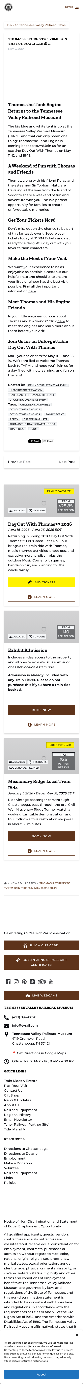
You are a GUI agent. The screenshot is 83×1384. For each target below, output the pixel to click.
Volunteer (12, 1168)
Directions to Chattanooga (26, 1149)
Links (8, 1178)
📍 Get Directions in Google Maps (39, 1053)
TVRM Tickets (45, 238)
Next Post (67, 462)
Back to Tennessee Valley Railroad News (36, 25)
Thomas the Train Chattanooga (32, 424)
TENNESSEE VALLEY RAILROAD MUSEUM (38, 1007)
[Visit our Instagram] (16, 981)
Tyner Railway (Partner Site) (26, 1124)
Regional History (17, 1115)
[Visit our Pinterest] (24, 981)
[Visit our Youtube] (51, 981)
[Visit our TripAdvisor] (42, 981)
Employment (15, 1158)
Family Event (55, 414)
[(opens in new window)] (36, 1192)
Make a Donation (18, 1163)
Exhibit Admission (27, 650)
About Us (11, 1105)
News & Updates (23, 883)
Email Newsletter (18, 1120)
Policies (10, 1183)
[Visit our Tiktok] (32, 981)
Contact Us (13, 1090)
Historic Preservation (26, 390)
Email (50, 441)
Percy (14, 419)
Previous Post (19, 462)
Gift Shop (11, 1095)
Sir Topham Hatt (35, 419)
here (32, 291)
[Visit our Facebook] (8, 981)
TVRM (33, 428)
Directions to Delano (20, 1153)
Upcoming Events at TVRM (28, 399)
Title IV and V (14, 1129)
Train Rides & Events (20, 1081)
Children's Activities (35, 404)
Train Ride (17, 428)
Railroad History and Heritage (32, 394)
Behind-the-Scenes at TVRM (47, 385)
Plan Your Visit (15, 1086)
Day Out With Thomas (25, 409)
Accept (41, 1374)
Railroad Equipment (20, 1110)
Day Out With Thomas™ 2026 (40, 524)
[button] (77, 1335)
